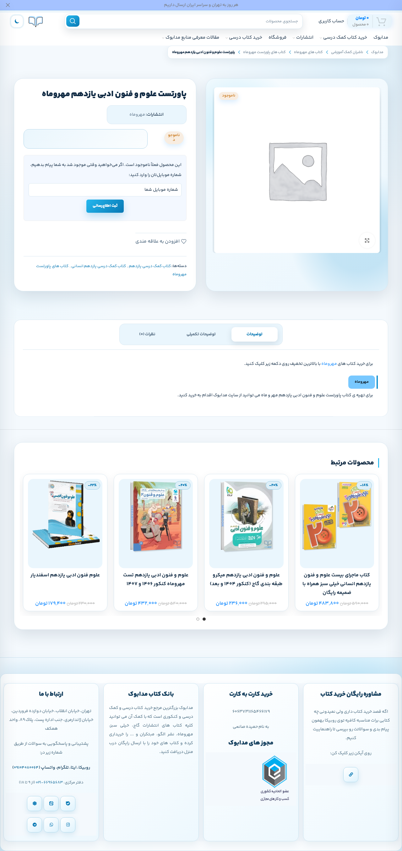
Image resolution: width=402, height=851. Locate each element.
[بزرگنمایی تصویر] (367, 240)
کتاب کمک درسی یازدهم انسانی (98, 266)
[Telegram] (34, 824)
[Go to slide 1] (204, 619)
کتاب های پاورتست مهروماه (264, 52)
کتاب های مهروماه (308, 52)
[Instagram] (67, 824)
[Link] (350, 774)
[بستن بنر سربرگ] (8, 5)
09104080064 (26, 768)
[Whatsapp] (51, 824)
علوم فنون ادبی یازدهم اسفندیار (65, 575)
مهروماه (329, 363)
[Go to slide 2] (197, 619)
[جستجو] (72, 21)
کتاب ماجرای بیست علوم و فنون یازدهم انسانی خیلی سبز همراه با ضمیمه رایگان (336, 584)
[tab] (254, 334)
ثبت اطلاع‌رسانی (105, 206)
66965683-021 (49, 782)
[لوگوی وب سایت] (36, 21)
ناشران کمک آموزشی (347, 52)
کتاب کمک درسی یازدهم (150, 266)
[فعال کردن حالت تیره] (17, 21)
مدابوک (377, 52)
